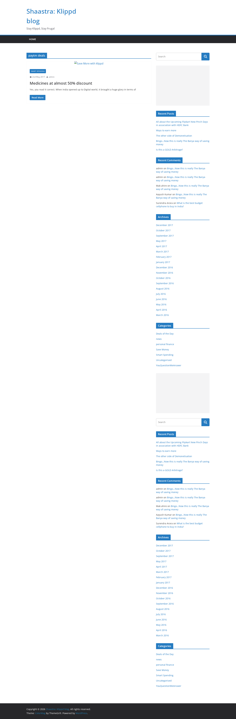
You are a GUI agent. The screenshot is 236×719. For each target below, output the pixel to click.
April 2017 (161, 246)
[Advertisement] (183, 86)
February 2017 (163, 256)
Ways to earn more (166, 130)
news (159, 338)
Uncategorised (164, 360)
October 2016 (163, 278)
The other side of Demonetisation (174, 135)
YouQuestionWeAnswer (168, 365)
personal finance (165, 344)
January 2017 (163, 262)
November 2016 (164, 272)
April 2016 (161, 309)
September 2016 (165, 283)
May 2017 (161, 240)
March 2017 (162, 251)
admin (51, 76)
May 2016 (161, 304)
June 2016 (161, 299)
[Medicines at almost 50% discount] (88, 63)
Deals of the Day (165, 333)
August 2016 (162, 288)
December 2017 (164, 225)
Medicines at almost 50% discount (61, 83)
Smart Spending (38, 71)
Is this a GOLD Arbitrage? (169, 149)
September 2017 (165, 235)
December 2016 (164, 267)
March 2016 (162, 315)
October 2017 (163, 230)
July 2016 (161, 293)
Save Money (162, 349)
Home (32, 39)
